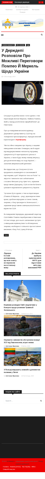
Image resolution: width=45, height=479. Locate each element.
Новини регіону (15, 467)
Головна (6, 467)
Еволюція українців (22, 2)
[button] (40, 2)
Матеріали (35, 10)
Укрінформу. (21, 139)
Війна (33, 467)
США (28, 45)
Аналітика (9, 10)
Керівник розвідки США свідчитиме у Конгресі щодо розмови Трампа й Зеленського (20, 307)
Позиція (22, 12)
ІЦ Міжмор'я (11, 461)
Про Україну (20, 45)
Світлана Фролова (12, 314)
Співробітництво (9, 469)
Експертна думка (22, 10)
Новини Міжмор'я (8, 45)
